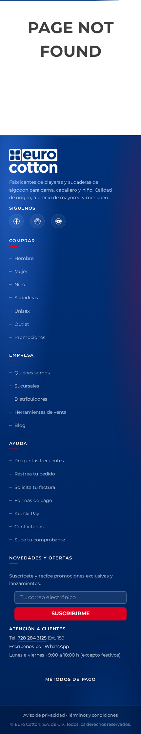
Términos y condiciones (93, 715)
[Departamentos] (9, 24)
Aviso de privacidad (44, 715)
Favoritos (118, 24)
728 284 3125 (32, 638)
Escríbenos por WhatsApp (39, 646)
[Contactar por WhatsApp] (127, 720)
